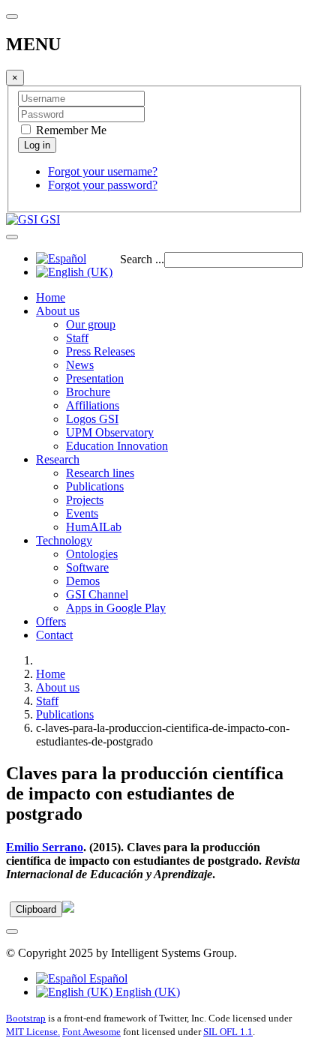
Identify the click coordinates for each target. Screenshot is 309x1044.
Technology (64, 540)
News (80, 364)
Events (82, 513)
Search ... (142, 259)
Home (50, 297)
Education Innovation (117, 446)
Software (87, 567)
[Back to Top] (12, 931)
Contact (54, 634)
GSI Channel (97, 594)
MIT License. (33, 1031)
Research (58, 459)
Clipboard (36, 909)
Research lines (100, 472)
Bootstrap (26, 1018)
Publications (95, 486)
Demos (83, 580)
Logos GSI (92, 418)
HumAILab (94, 526)
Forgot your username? (103, 171)
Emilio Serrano (44, 847)
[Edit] (68, 908)
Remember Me (69, 130)
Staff (77, 338)
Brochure (88, 392)
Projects (85, 500)
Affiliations (92, 405)
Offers (51, 621)
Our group (91, 324)
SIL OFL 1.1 (228, 1031)
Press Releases (100, 351)
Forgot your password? (103, 184)
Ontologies (92, 554)
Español (107, 978)
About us (58, 310)
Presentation (95, 378)
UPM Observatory (110, 432)
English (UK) (146, 992)
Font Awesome (91, 1031)
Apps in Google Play (116, 608)
